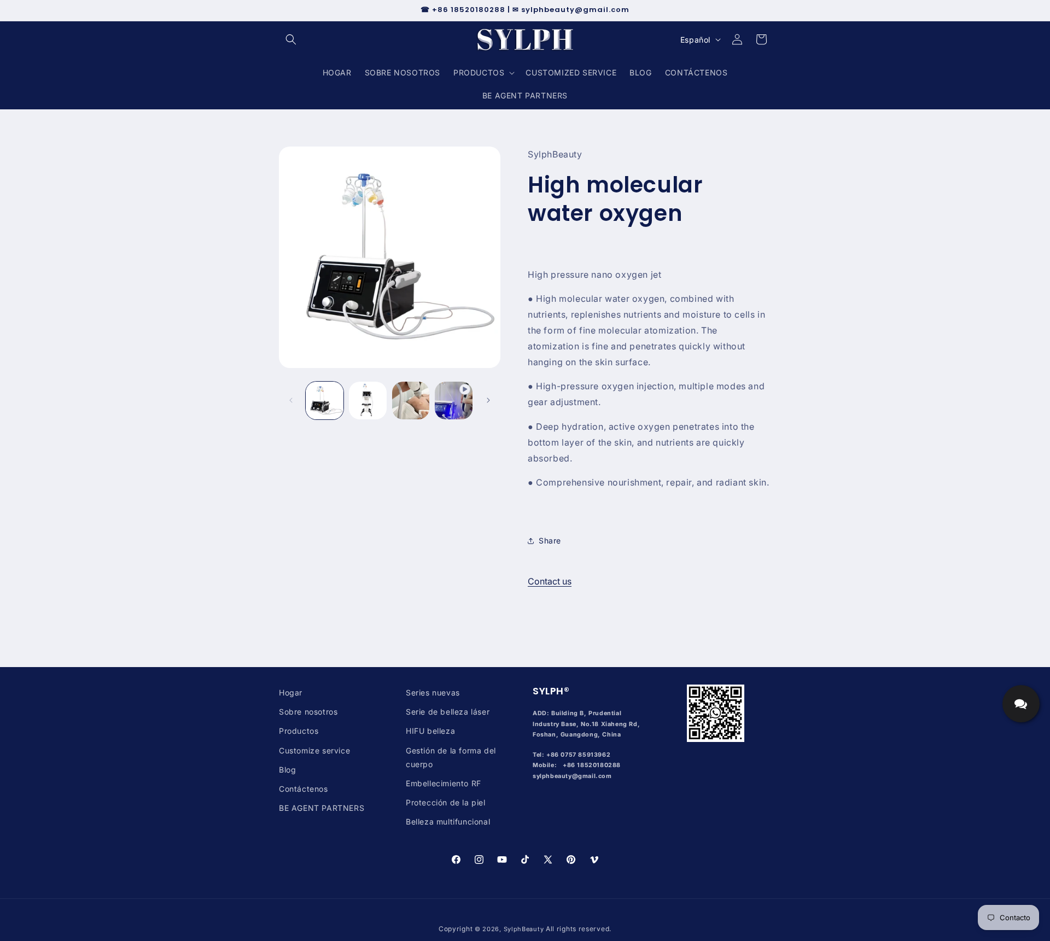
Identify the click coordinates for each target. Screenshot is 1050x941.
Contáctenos (303, 788)
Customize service (314, 750)
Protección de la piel (446, 802)
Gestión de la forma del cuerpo (451, 757)
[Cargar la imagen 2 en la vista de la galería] (368, 400)
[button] (291, 39)
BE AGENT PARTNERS (321, 808)
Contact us (549, 581)
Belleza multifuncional (448, 821)
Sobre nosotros (308, 711)
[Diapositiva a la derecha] (488, 400)
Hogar (290, 692)
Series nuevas (433, 692)
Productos (298, 730)
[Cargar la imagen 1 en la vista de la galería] (324, 400)
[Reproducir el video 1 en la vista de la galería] (453, 400)
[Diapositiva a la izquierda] (291, 400)
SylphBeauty (524, 929)
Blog (287, 769)
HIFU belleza (430, 730)
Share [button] (550, 541)
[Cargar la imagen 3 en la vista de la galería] (411, 400)
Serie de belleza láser (447, 711)
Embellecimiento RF (443, 783)
